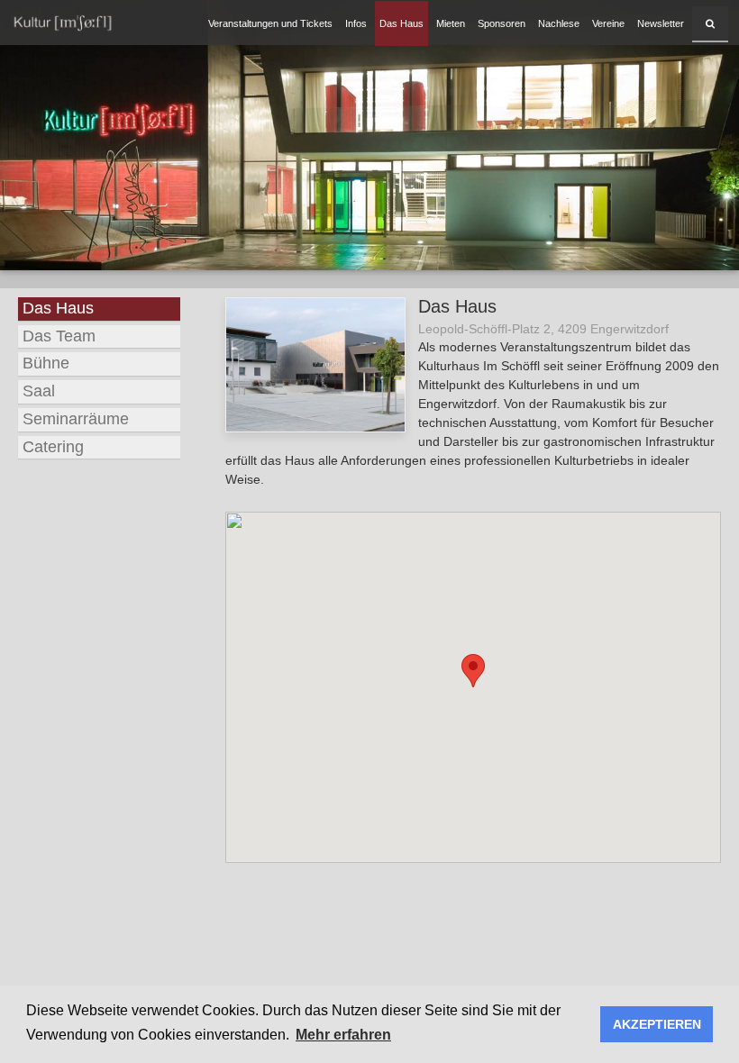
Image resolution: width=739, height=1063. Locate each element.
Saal (39, 391)
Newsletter (660, 23)
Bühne (46, 363)
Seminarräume (76, 419)
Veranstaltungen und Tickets (270, 23)
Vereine (608, 23)
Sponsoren (501, 23)
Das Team (59, 336)
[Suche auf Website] (710, 23)
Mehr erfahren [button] (343, 1034)
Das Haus (401, 23)
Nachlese (558, 23)
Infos (356, 23)
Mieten (450, 23)
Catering (53, 447)
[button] (473, 671)
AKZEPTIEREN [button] (657, 1024)
